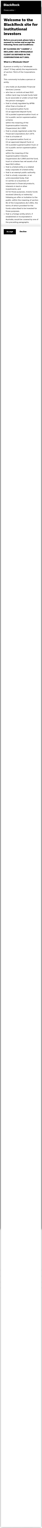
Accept (10, 232)
